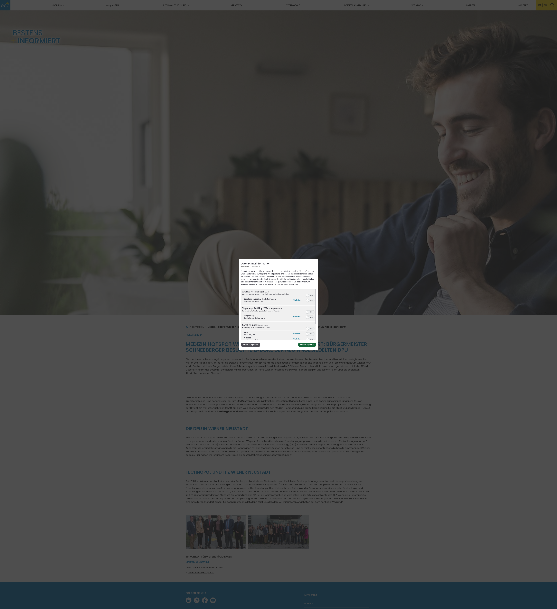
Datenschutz (255, 267)
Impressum (245, 267)
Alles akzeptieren (307, 345)
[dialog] (278, 304)
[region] (278, 314)
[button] (307, 295)
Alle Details (297, 300)
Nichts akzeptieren (250, 345)
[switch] (310, 295)
